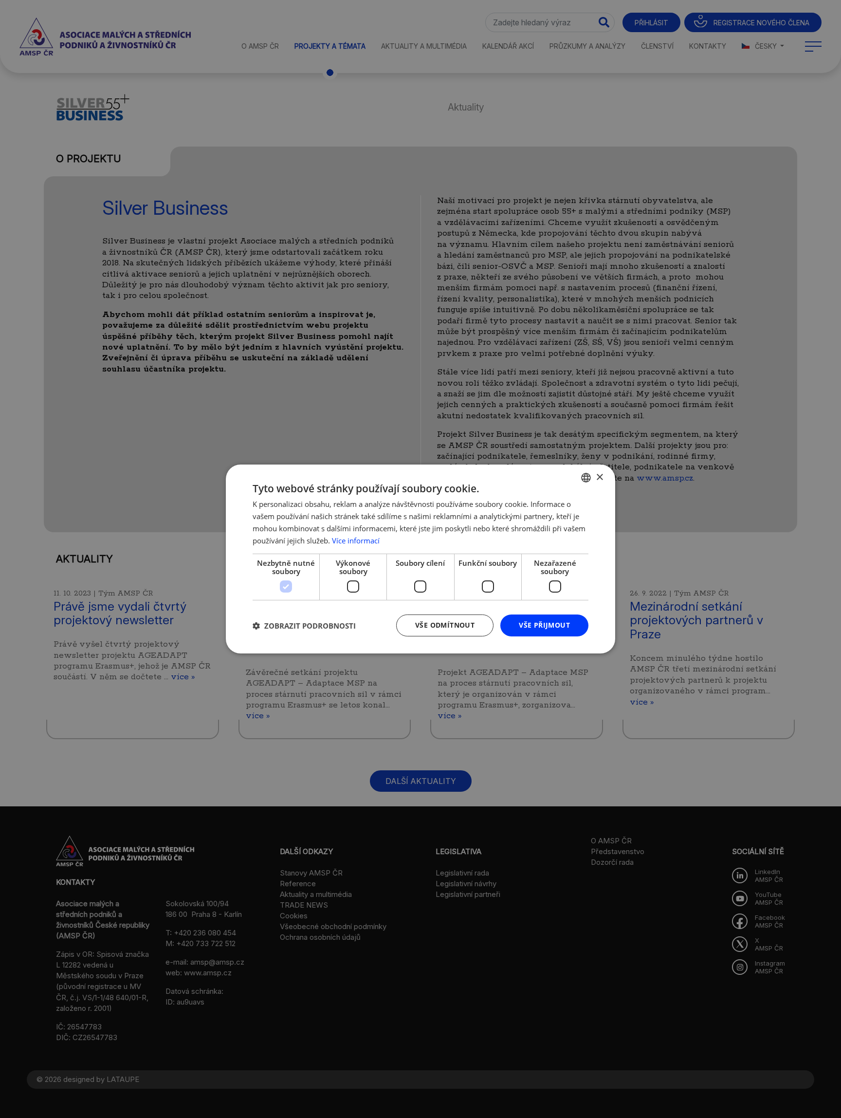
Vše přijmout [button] (544, 625)
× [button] (599, 477)
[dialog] (420, 559)
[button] (304, 625)
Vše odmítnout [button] (445, 625)
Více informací (356, 540)
